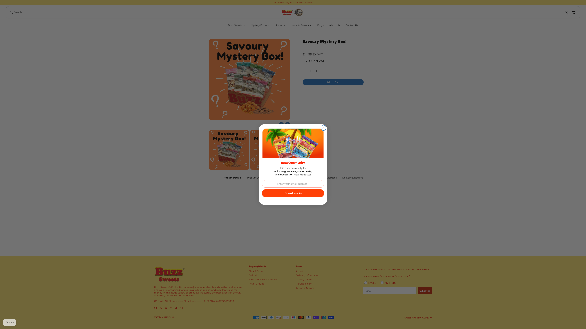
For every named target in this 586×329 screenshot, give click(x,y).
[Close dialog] (323, 128)
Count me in (293, 193)
